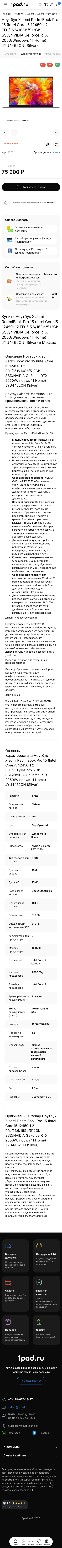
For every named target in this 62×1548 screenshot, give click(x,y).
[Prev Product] (5, 132)
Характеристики (31, 53)
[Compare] (47, 144)
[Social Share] (56, 132)
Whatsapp (14, 1432)
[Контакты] (46, 4)
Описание (10, 53)
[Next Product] (14, 132)
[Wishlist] (56, 144)
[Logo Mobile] (19, 4)
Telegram (44, 1432)
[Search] (40, 4)
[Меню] (5, 4)
